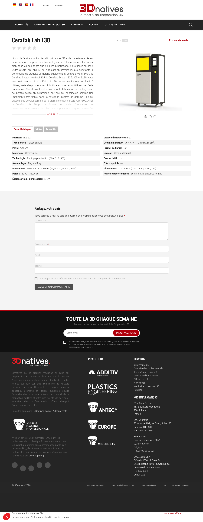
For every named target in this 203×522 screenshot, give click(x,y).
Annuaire (77, 24)
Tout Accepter (58, 506)
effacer (178, 513)
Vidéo (39, 129)
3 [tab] (155, 116)
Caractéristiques (22, 129)
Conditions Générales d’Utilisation (123, 485)
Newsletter (139, 382)
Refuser (14, 506)
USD (125, 40)
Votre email (72, 332)
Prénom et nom (42, 244)
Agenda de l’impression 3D (147, 375)
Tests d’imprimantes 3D (146, 372)
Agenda (94, 24)
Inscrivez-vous (126, 332)
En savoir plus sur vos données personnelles (25, 496)
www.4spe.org (36, 455)
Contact (45, 5)
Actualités (21, 24)
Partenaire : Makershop (181, 485)
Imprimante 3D (141, 365)
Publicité (59, 5)
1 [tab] (145, 116)
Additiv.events (60, 411)
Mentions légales (149, 485)
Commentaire (41, 221)
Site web (38, 266)
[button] (6, 516)
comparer (169, 513)
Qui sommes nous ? (95, 485)
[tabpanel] (150, 79)
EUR (119, 40)
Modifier (36, 506)
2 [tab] (150, 116)
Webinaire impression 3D (146, 386)
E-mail (38, 255)
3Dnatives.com (42, 411)
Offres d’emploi (115, 24)
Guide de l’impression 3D (49, 24)
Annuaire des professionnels (148, 368)
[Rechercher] (191, 25)
